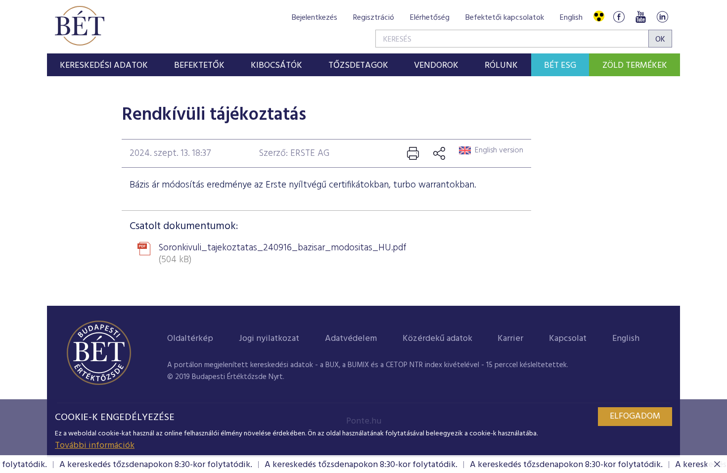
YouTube (640, 16)
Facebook (619, 16)
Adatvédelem (351, 338)
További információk (95, 445)
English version (499, 150)
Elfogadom (635, 416)
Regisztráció (373, 17)
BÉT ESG (560, 65)
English (571, 17)
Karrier (510, 338)
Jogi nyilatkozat (269, 338)
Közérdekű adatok (437, 338)
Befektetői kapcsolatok (504, 17)
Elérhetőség (430, 17)
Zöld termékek (634, 65)
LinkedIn (662, 16)
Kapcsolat (568, 338)
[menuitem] (104, 64)
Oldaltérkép (190, 338)
